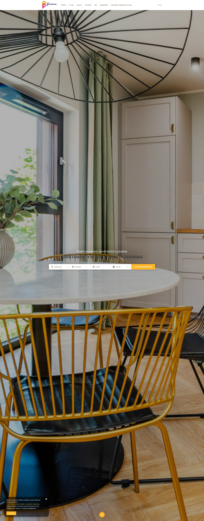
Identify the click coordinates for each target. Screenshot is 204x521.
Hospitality (104, 5)
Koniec (97, 267)
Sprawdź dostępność (143, 267)
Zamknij (11, 513)
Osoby (118, 267)
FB (95, 5)
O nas (71, 5)
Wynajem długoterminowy (121, 5)
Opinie (79, 5)
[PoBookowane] (50, 5)
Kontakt (88, 5)
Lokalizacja (58, 267)
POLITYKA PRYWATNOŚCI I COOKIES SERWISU (23, 504)
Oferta (63, 5)
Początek (78, 267)
